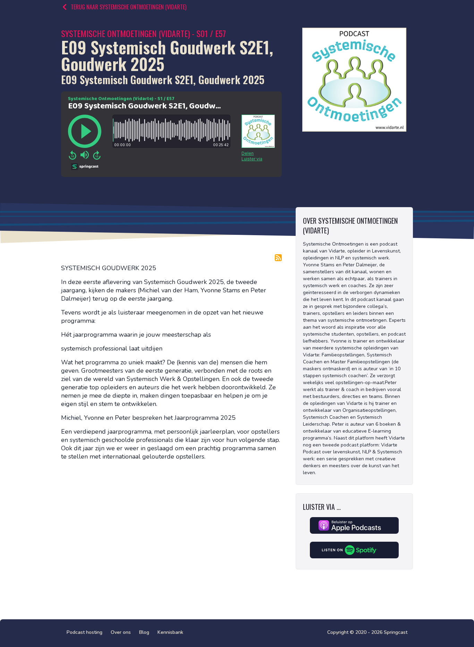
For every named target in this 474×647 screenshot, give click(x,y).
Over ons (121, 632)
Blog (144, 632)
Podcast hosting (84, 632)
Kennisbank (170, 632)
